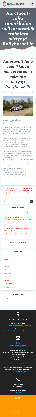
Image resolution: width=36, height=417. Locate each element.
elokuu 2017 (7, 270)
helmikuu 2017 (8, 284)
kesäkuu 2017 (7, 273)
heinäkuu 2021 (8, 259)
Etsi (31, 201)
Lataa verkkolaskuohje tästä (18, 364)
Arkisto (6, 298)
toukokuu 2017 (8, 277)
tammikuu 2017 (8, 287)
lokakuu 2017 (7, 263)
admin (6, 92)
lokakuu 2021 (7, 256)
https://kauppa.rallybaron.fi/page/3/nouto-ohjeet (18, 325)
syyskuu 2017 (7, 266)
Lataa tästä (18, 392)
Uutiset (13, 92)
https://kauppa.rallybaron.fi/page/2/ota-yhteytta (18, 331)
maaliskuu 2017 (8, 280)
